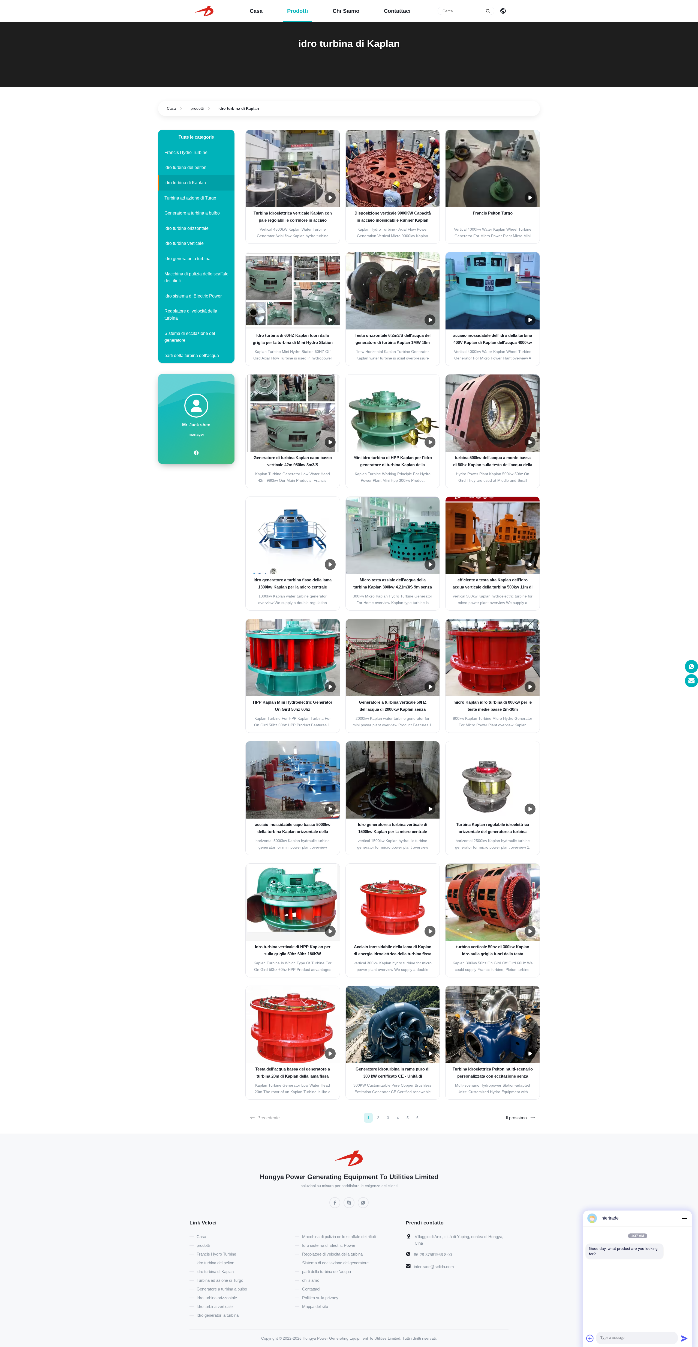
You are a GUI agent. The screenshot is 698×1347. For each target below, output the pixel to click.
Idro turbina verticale (184, 243)
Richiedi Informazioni (292, 232)
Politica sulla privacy (320, 1297)
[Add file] (590, 1338)
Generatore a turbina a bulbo (192, 213)
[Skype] (349, 1202)
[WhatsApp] (363, 1202)
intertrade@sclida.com (434, 1266)
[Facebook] (196, 453)
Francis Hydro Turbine (185, 152)
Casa (256, 11)
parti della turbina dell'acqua (191, 355)
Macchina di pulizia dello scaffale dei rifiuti (196, 277)
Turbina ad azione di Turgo (190, 198)
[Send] (684, 1338)
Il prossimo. (517, 1118)
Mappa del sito (315, 1306)
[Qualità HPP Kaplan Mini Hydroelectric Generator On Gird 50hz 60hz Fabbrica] (293, 657)
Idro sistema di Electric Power (193, 296)
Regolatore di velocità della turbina (190, 314)
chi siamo (346, 11)
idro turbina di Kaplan (185, 182)
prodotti (297, 11)
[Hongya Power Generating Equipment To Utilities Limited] (204, 10)
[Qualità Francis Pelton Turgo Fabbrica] (493, 168)
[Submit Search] (488, 11)
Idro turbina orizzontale (186, 228)
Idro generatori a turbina (187, 258)
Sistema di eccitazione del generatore (189, 337)
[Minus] (684, 1218)
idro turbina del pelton (185, 167)
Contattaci (397, 11)
